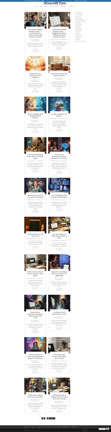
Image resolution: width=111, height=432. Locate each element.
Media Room (63, 6)
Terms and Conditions (56, 426)
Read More (35, 50)
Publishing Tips (79, 37)
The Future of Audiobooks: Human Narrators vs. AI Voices (59, 156)
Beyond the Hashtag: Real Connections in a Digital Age (59, 273)
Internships (78, 27)
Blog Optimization (80, 18)
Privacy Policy (74, 426)
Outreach (78, 33)
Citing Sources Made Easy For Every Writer (35, 396)
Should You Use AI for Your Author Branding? (35, 196)
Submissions (52, 6)
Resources (78, 39)
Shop (57, 6)
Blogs (41, 6)
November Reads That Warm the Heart (59, 74)
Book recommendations (81, 20)
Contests (39, 426)
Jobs (43, 426)
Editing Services (79, 25)
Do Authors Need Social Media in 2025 (59, 313)
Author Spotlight (79, 14)
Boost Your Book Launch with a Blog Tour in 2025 (59, 356)
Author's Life (78, 16)
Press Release (79, 35)
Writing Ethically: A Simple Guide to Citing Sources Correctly (59, 397)
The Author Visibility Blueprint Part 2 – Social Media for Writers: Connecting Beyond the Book (35, 33)
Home (36, 6)
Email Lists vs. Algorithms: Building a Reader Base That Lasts (35, 315)
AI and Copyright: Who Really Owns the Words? (35, 116)
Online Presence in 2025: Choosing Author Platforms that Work (35, 356)
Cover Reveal (78, 23)
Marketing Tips (79, 29)
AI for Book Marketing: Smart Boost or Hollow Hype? (35, 156)
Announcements (79, 12)
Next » (52, 418)
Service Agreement (66, 426)
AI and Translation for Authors (59, 115)
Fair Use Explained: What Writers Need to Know (59, 236)
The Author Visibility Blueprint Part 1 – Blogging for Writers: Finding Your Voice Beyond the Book (59, 33)
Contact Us (71, 6)
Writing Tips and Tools (80, 41)
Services (45, 6)
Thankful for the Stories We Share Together (35, 75)
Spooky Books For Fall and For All (35, 235)
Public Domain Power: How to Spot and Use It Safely (35, 273)
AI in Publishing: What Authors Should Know (59, 196)
